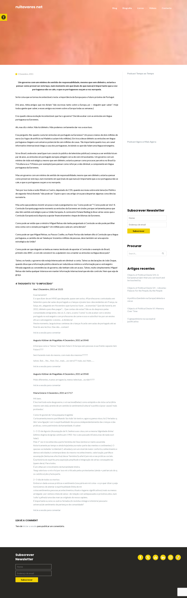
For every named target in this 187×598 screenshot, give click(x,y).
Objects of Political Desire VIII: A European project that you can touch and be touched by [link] (146, 278)
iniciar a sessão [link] (30, 526)
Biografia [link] (127, 8)
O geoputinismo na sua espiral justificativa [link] (141, 320)
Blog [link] (114, 8)
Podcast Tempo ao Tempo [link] (140, 73)
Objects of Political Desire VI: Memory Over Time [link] (145, 309)
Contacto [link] (167, 8)
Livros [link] (140, 8)
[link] (3, 17)
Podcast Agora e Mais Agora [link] (141, 141)
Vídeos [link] (152, 8)
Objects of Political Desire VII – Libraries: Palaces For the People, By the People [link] (146, 289)
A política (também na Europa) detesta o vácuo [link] (146, 299)
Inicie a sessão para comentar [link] (47, 332)
